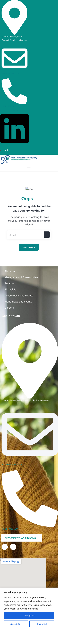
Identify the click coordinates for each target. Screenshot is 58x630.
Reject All (42, 624)
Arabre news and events (19, 295)
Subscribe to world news (20, 538)
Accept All (29, 615)
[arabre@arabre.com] (15, 58)
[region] (29, 609)
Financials (10, 289)
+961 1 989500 (8, 106)
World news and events (18, 301)
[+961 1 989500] (15, 91)
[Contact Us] (13, 547)
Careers (9, 307)
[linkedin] (5, 547)
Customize (15, 624)
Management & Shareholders (21, 277)
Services (10, 283)
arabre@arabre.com (10, 73)
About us (10, 271)
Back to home (29, 247)
